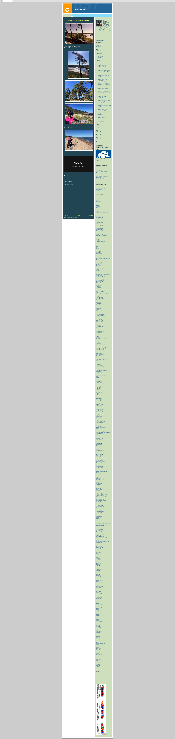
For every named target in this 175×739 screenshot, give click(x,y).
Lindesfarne (98, 386)
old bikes (97, 615)
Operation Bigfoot (99, 411)
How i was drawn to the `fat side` (101, 370)
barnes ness (98, 546)
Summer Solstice (99, 483)
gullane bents (98, 577)
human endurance (99, 586)
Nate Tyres (98, 405)
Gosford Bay (98, 355)
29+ (96, 247)
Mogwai (97, 205)
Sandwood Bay (98, 462)
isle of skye (98, 592)
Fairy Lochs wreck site (100, 324)
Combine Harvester (99, 291)
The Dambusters (99, 505)
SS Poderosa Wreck (99, 450)
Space (97, 477)
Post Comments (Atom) (73, 217)
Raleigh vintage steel (99, 433)
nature (97, 609)
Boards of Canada (99, 279)
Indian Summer (98, 372)
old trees (97, 619)
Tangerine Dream (99, 218)
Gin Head (97, 342)
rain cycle (97, 624)
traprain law (98, 648)
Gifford (97, 341)
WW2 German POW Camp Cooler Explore (103, 523)
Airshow (97, 252)
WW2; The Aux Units (99, 529)
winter (97, 661)
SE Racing (98, 449)
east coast (98, 568)
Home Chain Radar (99, 367)
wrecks (97, 667)
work (97, 666)
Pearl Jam (98, 208)
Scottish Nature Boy (99, 217)
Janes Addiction (98, 201)
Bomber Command (99, 280)
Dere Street (98, 299)
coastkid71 (83, 172)
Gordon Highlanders (99, 354)
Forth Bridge (98, 333)
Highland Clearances (99, 366)
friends (97, 574)
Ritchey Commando (99, 440)
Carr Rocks (98, 286)
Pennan (97, 415)
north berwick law (99, 613)
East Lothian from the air (100, 315)
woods (97, 665)
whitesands (98, 659)
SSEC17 (97, 451)
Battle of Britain (98, 271)
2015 (98, 134)
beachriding (68, 177)
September (100, 56)
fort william (98, 571)
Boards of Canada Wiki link (100, 199)
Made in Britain (98, 395)
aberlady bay (98, 542)
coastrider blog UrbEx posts (100, 234)
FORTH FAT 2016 (99, 320)
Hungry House (98, 371)
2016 (98, 133)
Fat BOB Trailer (98, 326)
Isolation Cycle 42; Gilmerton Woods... (104, 70)
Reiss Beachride (99, 437)
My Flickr (97, 163)
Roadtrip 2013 (98, 443)
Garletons (97, 337)
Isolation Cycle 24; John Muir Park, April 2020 (71, 172)
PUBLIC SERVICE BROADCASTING (102, 212)
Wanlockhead (98, 530)
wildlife (97, 660)
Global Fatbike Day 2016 (100, 350)
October (99, 54)
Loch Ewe (97, 389)
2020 (98, 50)
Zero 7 (97, 223)
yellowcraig (98, 669)
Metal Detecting (98, 399)
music (97, 608)
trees (97, 650)
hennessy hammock (99, 580)
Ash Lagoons (98, 262)
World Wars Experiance (100, 536)
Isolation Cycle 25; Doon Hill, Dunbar (104, 100)
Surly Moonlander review (100, 496)
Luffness (97, 393)
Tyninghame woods (99, 511)
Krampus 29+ (98, 381)
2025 (98, 43)
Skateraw (97, 472)
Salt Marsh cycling (99, 460)
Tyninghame (98, 510)
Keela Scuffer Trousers (100, 375)
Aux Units (97, 263)
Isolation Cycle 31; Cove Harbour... (104, 89)
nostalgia (97, 614)
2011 (98, 140)
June (99, 60)
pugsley (97, 622)
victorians (97, 655)
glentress (97, 575)
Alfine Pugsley (98, 253)
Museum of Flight (99, 404)
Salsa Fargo (98, 456)
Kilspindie (97, 377)
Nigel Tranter (98, 406)
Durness (97, 309)
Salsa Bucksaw (98, 455)
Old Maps (97, 410)
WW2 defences (98, 526)
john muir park (98, 593)
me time (97, 603)
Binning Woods (98, 277)
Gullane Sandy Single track (100, 359)
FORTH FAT (98, 319)
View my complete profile (100, 40)
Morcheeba (98, 206)
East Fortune (98, 310)
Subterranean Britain (99, 230)
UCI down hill (98, 512)
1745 (97, 240)
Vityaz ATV (98, 517)
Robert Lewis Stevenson (100, 445)
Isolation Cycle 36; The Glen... (103, 81)
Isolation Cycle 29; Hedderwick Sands (104, 92)
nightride (97, 610)
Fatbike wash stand (99, 330)
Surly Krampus (98, 493)
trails (97, 647)
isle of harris (98, 591)
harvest (97, 579)
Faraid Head (98, 325)
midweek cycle (98, 607)
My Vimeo (97, 160)
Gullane (97, 358)
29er (97, 248)
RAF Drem (98, 426)
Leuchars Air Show (99, 383)
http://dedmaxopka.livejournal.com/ (102, 235)
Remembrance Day (99, 438)
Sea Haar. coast (99, 467)
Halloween (98, 364)
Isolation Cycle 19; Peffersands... (103, 110)
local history (98, 597)
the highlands (98, 644)
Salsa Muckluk (98, 459)
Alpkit (97, 185)
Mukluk (97, 403)
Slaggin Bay (98, 473)
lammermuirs (98, 596)
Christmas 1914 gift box (100, 288)
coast (97, 560)
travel (97, 649)
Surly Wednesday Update (100, 500)
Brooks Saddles (98, 281)
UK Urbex (97, 233)
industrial (97, 587)
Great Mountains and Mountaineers (102, 176)
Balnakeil (97, 269)
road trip (97, 626)
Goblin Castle (98, 353)
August (99, 57)
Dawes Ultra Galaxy (99, 298)
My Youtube (98, 161)
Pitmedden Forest (99, 416)
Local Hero (98, 387)
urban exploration (99, 654)
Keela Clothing (98, 190)
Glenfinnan (98, 343)
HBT (97, 360)
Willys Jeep (98, 535)
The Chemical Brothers (100, 219)
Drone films (98, 302)
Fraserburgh (98, 336)
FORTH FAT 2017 (99, 321)
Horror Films (98, 369)
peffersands (98, 621)
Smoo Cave (98, 474)
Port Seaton (98, 417)
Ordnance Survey (99, 179)
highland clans (98, 582)
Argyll (97, 259)
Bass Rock (98, 270)
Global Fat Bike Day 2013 (100, 344)
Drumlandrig (98, 303)
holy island (98, 585)
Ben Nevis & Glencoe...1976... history (102, 274)
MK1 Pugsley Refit (99, 394)
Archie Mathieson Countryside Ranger (102, 258)
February (100, 125)
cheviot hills (98, 559)
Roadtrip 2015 (98, 444)
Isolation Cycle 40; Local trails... (103, 74)
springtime (98, 636)
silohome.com (98, 236)
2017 (98, 131)
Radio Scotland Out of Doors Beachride (102, 432)
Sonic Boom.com (99, 229)
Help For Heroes (99, 365)
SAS (97, 448)
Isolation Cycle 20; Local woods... (103, 109)
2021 (98, 49)
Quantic (97, 213)
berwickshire (98, 551)
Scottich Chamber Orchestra (101, 216)
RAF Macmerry (98, 428)
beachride (97, 548)
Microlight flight (98, 400)
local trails (79, 177)
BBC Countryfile (98, 268)
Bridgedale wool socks (100, 187)
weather (97, 658)
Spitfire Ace (98, 478)
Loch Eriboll (98, 388)
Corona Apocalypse (74, 177)
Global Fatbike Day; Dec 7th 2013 (101, 352)
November (100, 53)
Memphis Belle (98, 398)
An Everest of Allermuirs (100, 254)
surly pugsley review (99, 643)
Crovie (97, 292)
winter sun (98, 664)
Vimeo (87, 172)
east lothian (98, 569)
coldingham (98, 564)
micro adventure (99, 605)
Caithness (98, 282)
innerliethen (98, 588)
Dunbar (97, 304)
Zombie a (97, 540)
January (99, 127)
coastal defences (99, 562)
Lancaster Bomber (99, 382)
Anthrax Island (98, 257)
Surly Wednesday (99, 499)
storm (97, 637)
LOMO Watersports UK (100, 194)
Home (79, 215)
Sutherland (98, 501)
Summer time (98, 484)
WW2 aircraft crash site (100, 525)
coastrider (80, 9)
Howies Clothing (99, 189)
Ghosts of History (99, 172)
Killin (97, 376)
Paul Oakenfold (98, 207)
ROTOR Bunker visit (99, 431)
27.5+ (97, 246)
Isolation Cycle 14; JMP (102, 117)
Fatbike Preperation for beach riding (102, 327)
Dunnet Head (98, 308)
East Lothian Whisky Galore (100, 313)
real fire (97, 625)
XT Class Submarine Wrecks (101, 537)
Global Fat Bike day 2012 (100, 347)
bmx (97, 554)
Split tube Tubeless (99, 479)
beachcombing (98, 547)
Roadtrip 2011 (98, 442)
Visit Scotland (98, 516)
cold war (97, 563)
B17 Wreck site (98, 265)
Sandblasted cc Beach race (100, 461)
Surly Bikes (98, 488)
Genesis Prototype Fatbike (100, 338)
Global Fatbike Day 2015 (100, 349)
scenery (97, 627)
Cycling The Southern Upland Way (102, 293)
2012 (98, 138)
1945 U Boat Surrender (100, 241)
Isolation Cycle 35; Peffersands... (103, 83)
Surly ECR (98, 490)
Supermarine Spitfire (99, 485)
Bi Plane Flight (98, 275)
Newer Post (66, 215)
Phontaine (97, 211)
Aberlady (97, 251)
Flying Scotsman (99, 332)
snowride (97, 633)
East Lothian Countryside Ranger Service (103, 169)
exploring (97, 570)
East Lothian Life (99, 170)
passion (97, 620)
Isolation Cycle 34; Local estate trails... (104, 84)
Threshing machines (99, 507)
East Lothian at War (99, 167)
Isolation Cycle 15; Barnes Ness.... (104, 118)
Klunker (97, 378)
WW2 (97, 522)
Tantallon (97, 502)
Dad (97, 296)
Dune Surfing (98, 305)
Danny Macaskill (99, 297)
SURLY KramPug (99, 454)
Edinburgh (98, 316)
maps (97, 602)
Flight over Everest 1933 (100, 331)
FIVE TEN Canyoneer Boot (100, 188)
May (99, 61)
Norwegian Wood (99, 409)
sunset (97, 642)
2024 (98, 45)
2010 (98, 141)
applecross (98, 543)
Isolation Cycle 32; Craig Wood (103, 88)
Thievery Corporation (99, 222)
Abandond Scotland (99, 228)
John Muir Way (98, 177)
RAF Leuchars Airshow (100, 427)
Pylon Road (98, 423)
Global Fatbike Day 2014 (100, 348)
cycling (97, 565)
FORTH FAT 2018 (99, 322)
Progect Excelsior (99, 420)
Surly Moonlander (99, 495)
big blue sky (98, 552)
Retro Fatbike (98, 439)
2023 (98, 46)
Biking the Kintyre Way (100, 276)
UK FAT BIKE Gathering (100, 513)
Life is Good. (98, 384)
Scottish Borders (99, 466)
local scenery (98, 598)
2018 (98, 130)
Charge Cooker (98, 287)
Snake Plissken (98, 476)
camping (97, 558)
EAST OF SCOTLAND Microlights (101, 171)
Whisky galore (98, 531)
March (99, 124)
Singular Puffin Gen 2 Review (101, 471)
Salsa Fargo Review (99, 457)
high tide (97, 581)
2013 (98, 137)
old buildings (98, 616)
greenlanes (98, 576)
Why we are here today (100, 534)
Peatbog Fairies (98, 210)
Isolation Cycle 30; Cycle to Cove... (104, 91)
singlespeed (98, 631)
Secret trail (98, 468)
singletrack (98, 632)
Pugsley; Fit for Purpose (100, 421)
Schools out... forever (99, 465)
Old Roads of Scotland (100, 178)
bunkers (97, 557)
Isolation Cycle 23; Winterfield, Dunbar (104, 104)
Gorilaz (97, 200)
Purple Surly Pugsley (99, 422)
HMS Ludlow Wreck (99, 361)
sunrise (97, 641)
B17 (96, 264)
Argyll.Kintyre (98, 260)
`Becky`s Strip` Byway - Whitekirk (101, 541)
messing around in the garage (101, 604)
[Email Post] (74, 176)
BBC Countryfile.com (99, 166)
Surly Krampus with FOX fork (101, 494)
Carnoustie (98, 285)
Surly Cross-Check (99, 489)
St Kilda (97, 482)
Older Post (91, 215)
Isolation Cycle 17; (101, 114)
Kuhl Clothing (98, 193)
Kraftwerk (97, 202)
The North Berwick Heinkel (100, 506)
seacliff (97, 630)
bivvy (97, 553)
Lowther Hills (98, 392)
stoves (97, 638)
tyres (97, 653)
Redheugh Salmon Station (100, 434)
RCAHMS (97, 182)
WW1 (97, 518)
